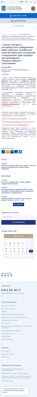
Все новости (18, 204)
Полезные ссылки (7, 381)
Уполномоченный (8, 302)
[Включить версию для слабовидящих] (22, 1)
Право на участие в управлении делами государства (14, 70)
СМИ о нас (4, 357)
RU (30, 2)
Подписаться (20, 222)
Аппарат (4, 311)
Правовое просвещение (11, 365)
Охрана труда (6, 336)
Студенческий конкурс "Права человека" (15, 373)
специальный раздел (13, 122)
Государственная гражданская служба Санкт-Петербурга (17, 327)
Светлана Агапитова (8, 306)
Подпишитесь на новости (9, 212)
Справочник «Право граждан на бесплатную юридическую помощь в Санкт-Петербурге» (16, 377)
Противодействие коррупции (11, 330)
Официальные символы (9, 320)
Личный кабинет (6, 339)
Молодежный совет (8, 333)
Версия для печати (7, 148)
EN (35, 2)
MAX (11, 275)
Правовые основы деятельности (12, 314)
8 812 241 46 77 (11, 290)
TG (5, 275)
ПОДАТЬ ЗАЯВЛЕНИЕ (20, 20)
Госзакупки (5, 323)
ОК (8, 275)
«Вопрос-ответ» (6, 115)
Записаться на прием (20, 15)
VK (2, 275)
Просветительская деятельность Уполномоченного (12, 369)
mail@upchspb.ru (22, 125)
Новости (4, 348)
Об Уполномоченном (8, 308)
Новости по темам (7, 354)
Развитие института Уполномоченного (14, 317)
